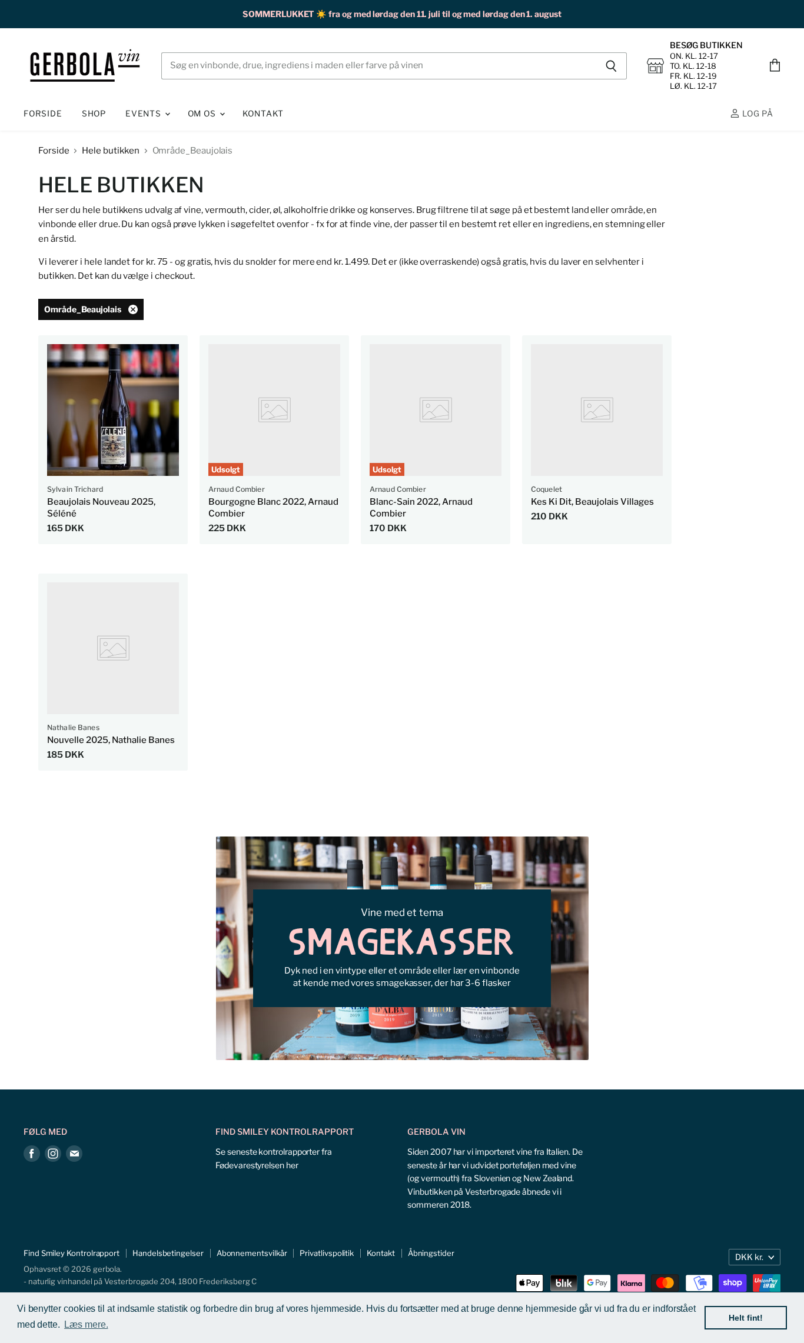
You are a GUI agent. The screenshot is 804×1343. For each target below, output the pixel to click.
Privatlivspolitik (327, 1253)
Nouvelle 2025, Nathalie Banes (111, 740)
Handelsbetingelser (168, 1253)
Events (144, 113)
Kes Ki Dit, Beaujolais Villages (592, 501)
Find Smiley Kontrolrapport (71, 1253)
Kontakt (263, 113)
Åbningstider (431, 1253)
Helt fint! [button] (746, 1317)
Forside (43, 113)
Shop (94, 113)
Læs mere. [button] (86, 1324)
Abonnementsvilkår (252, 1253)
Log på (756, 113)
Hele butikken (110, 151)
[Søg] (611, 65)
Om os (203, 113)
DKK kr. (749, 1257)
